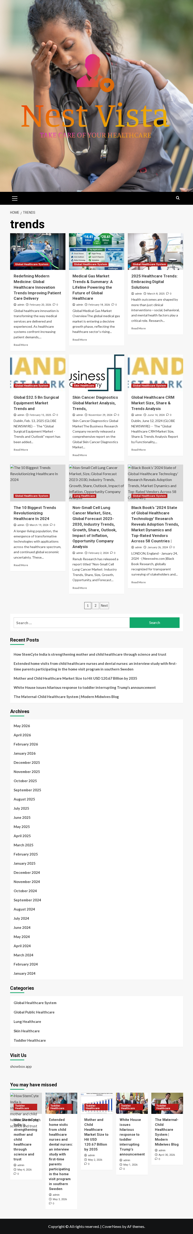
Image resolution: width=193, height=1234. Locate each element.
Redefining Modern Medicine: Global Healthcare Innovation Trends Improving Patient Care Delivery (37, 287)
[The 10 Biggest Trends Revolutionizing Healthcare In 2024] (37, 483)
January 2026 (25, 753)
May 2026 (22, 726)
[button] (15, 198)
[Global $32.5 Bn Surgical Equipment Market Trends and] (37, 373)
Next (104, 605)
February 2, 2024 (98, 553)
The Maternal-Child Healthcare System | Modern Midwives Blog (66, 696)
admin (20, 304)
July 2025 (21, 808)
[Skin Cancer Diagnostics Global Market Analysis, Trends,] (96, 373)
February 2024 (26, 964)
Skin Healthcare (84, 385)
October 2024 (25, 891)
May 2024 (22, 936)
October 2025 (25, 781)
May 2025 (22, 826)
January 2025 (25, 863)
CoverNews (111, 1226)
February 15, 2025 (40, 415)
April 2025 (22, 836)
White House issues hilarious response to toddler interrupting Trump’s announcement (85, 687)
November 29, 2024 (100, 415)
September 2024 (27, 900)
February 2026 (26, 744)
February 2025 (26, 854)
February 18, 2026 (99, 304)
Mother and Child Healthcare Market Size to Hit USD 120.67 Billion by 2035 (75, 678)
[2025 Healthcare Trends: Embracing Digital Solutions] (155, 251)
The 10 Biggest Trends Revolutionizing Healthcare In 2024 (35, 513)
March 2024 (23, 955)
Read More (21, 345)
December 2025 (27, 762)
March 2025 (23, 845)
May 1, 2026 (130, 1164)
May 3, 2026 (60, 1199)
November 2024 (27, 881)
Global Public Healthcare (34, 1012)
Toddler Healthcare (30, 1040)
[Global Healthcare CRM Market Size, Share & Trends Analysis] (155, 373)
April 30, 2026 (167, 1154)
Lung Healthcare (84, 495)
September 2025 (27, 790)
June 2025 (22, 817)
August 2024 (24, 909)
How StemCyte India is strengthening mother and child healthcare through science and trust (90, 654)
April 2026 (22, 735)
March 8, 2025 (156, 293)
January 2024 (25, 973)
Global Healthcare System (31, 264)
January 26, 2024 (157, 547)
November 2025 (27, 771)
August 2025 (24, 799)
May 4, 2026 (24, 1169)
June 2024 (22, 927)
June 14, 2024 (156, 415)
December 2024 (27, 872)
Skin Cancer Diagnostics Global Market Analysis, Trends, (95, 403)
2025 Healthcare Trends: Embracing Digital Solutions (154, 282)
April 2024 (22, 946)
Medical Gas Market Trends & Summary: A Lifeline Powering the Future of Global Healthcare (92, 287)
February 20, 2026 (40, 304)
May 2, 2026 (95, 1159)
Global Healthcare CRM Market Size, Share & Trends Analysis (152, 403)
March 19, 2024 (39, 525)
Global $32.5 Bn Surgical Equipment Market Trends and (36, 403)
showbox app (21, 1066)
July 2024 (21, 918)
